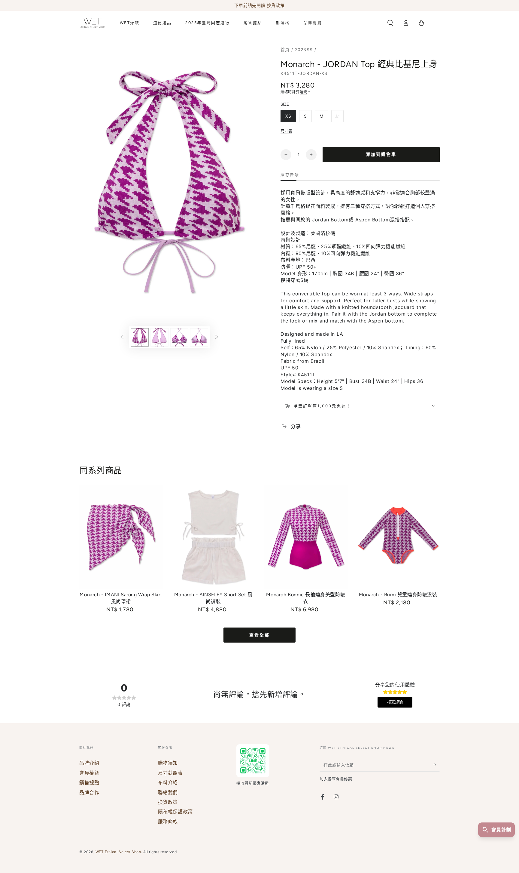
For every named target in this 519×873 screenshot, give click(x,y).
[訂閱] (436, 764)
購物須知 (168, 763)
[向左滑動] (122, 337)
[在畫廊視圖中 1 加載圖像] (140, 337)
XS (288, 116)
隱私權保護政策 (175, 812)
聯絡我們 (168, 792)
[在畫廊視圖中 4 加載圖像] (199, 337)
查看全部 (259, 635)
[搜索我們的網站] (390, 22)
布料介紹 (168, 782)
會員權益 (89, 773)
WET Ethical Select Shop (118, 852)
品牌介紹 (89, 763)
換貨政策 (168, 802)
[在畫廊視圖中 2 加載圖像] (159, 337)
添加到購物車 (381, 154)
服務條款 (168, 822)
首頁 (285, 49)
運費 (303, 92)
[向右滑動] (216, 337)
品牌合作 (89, 792)
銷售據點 (89, 782)
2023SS (304, 49)
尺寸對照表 (170, 773)
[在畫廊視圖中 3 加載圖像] (179, 337)
